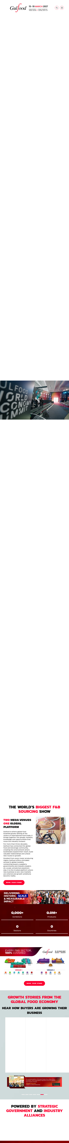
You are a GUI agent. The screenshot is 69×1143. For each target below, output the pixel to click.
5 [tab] (38, 1094)
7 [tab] (45, 1094)
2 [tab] (27, 1094)
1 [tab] (23, 1094)
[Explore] (62, 8)
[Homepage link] (29, 8)
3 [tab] (30, 1094)
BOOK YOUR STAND (14, 882)
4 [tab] (34, 1094)
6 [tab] (42, 1094)
